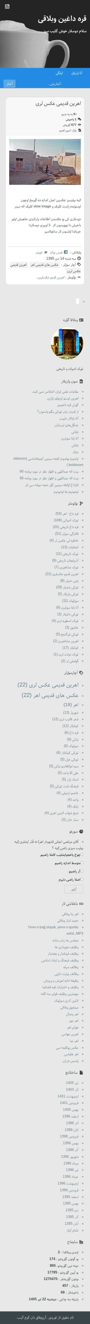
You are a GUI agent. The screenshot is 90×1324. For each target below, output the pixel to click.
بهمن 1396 (70, 1143)
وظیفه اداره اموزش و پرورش (61, 980)
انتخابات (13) (69, 547)
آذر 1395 (72, 1217)
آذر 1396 (72, 1150)
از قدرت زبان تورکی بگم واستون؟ (57, 411)
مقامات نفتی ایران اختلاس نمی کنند (55, 391)
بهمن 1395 (70, 1203)
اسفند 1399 (70, 1116)
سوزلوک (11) (70, 601)
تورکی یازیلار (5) (68, 594)
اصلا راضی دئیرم (69, 879)
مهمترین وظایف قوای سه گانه (59, 994)
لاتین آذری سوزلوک (66, 1000)
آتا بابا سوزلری (69, 438)
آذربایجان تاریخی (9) (65, 560)
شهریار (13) (70, 712)
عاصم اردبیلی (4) (67, 793)
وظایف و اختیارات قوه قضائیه (60, 987)
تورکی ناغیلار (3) (67, 614)
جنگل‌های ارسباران (66, 425)
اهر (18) (71, 705)
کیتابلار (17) (70, 648)
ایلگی (59, 73)
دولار (75, 452)
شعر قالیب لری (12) (65, 719)
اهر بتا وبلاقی (70, 914)
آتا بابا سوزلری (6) (67, 607)
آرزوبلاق (41, 1317)
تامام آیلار (72, 1230)
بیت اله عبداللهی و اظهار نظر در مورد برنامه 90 (49, 471)
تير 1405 (72, 1083)
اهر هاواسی (71, 1054)
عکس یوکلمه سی (67, 1047)
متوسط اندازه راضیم (67, 863)
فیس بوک (56, 252)
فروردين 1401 (69, 1103)
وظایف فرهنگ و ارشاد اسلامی (59, 960)
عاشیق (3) (71, 627)
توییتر (38, 252)
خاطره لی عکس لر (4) (64, 540)
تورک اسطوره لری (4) (65, 621)
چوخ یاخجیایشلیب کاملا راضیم (60, 855)
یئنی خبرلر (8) (69, 581)
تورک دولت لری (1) (66, 654)
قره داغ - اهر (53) (66, 513)
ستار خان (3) (70, 820)
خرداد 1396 (70, 1176)
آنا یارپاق (76, 73)
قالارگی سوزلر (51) (66, 534)
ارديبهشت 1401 (67, 1096)
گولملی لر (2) (69, 661)
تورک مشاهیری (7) (66, 567)
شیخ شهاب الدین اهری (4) (61, 813)
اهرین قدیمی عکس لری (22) (47, 685)
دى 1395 (72, 1210)
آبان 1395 (71, 1223)
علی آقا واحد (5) (68, 773)
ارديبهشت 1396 (67, 1183)
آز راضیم (74, 871)
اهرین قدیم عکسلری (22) (61, 574)
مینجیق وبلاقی (69, 1007)
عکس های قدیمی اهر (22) (50, 695)
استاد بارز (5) (70, 779)
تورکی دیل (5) (69, 759)
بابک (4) (72, 806)
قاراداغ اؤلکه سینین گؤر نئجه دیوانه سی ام (52, 485)
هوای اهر (72, 1027)
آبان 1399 (71, 1130)
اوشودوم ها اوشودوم (66, 492)
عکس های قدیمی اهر (45, 264)
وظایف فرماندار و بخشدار (63, 953)
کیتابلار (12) (70, 726)
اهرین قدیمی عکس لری (58, 104)
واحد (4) (73, 799)
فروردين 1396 (69, 1190)
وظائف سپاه (70, 967)
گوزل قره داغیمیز (67, 405)
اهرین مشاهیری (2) (65, 641)
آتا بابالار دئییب (68, 418)
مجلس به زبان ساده (65, 940)
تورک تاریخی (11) (67, 554)
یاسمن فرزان (70, 1061)
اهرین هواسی (69, 1034)
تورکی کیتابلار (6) (67, 752)
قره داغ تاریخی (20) (65, 527)
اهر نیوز (73, 1020)
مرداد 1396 (70, 1163)
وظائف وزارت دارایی (66, 974)
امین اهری (65, 130)
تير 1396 (72, 1170)
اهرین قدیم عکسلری (50, 277)
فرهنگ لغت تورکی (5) (64, 786)
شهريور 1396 (69, 1156)
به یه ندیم (69, 114)
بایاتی (74, 432)
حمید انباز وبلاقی (67, 920)
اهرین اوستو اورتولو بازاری (62, 398)
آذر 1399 (72, 1123)
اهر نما (74, 1041)
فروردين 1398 (69, 1136)
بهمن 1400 (70, 1109)
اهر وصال (72, 1014)
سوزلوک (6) (71, 746)
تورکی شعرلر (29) (67, 587)
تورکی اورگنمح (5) (67, 634)
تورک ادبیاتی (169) (66, 520)
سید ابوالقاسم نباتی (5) (63, 766)
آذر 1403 (72, 1089)
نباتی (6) (72, 739)
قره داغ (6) (71, 732)
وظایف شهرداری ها (66, 947)
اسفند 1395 (70, 1197)
